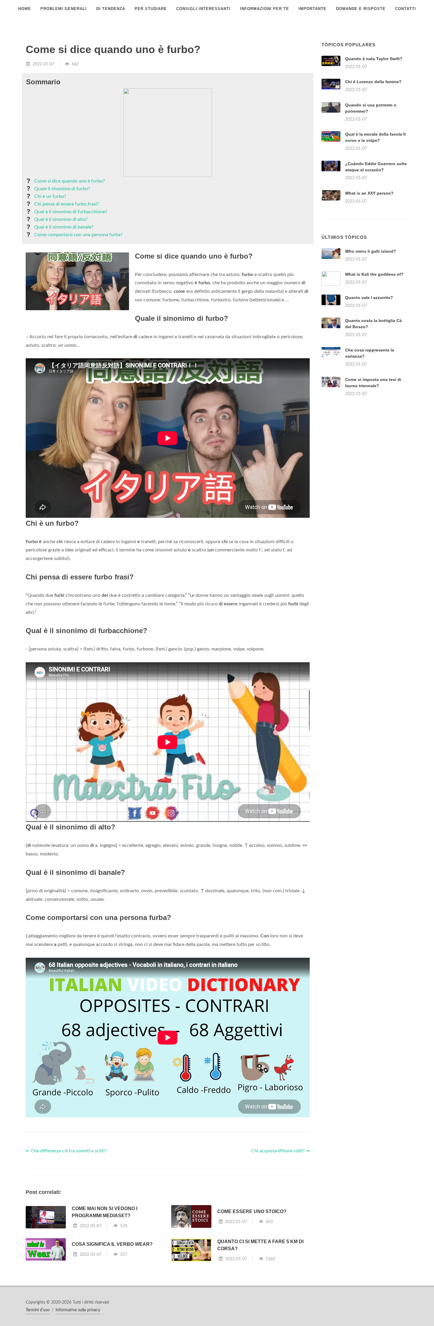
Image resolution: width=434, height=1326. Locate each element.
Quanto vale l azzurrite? (369, 297)
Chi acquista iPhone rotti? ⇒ (280, 1150)
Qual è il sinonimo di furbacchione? (70, 211)
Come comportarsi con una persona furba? (78, 234)
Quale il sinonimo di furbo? (62, 188)
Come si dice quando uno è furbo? (69, 181)
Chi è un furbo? (50, 196)
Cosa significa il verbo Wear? (112, 1244)
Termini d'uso (38, 1310)
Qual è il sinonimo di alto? (61, 219)
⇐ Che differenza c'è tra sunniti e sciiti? (66, 1150)
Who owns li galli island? (370, 251)
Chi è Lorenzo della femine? (373, 81)
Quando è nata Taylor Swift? (373, 58)
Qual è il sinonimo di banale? (63, 227)
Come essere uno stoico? (251, 1211)
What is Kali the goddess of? (374, 274)
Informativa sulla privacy (78, 1310)
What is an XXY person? (369, 193)
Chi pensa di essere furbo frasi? (66, 204)
